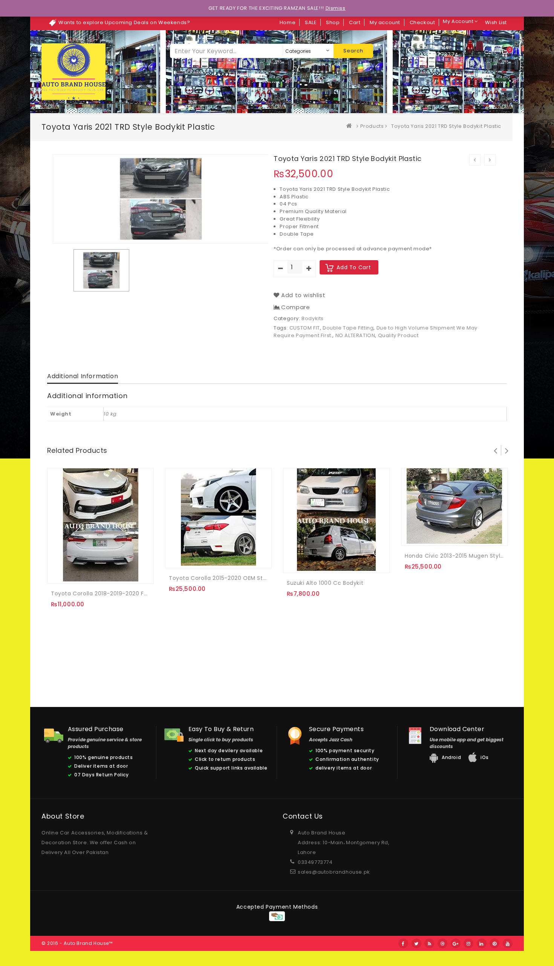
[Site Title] (73, 71)
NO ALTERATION (355, 335)
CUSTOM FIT (304, 327)
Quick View (90, 572)
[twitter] (416, 943)
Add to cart (354, 267)
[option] (101, 270)
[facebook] (403, 943)
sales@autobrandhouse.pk (334, 872)
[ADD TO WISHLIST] (75, 572)
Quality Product (398, 335)
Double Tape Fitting (348, 327)
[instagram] (468, 943)
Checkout (422, 22)
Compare (295, 307)
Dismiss (336, 8)
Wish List (496, 22)
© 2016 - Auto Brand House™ (77, 943)
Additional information (82, 376)
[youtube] (508, 943)
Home (287, 22)
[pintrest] (494, 943)
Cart (354, 22)
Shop (333, 22)
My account (385, 22)
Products (372, 126)
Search (353, 50)
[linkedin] (482, 943)
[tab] (82, 377)
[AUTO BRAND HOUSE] (350, 126)
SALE (311, 22)
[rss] (429, 943)
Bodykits (312, 318)
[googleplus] (456, 943)
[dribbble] (442, 943)
